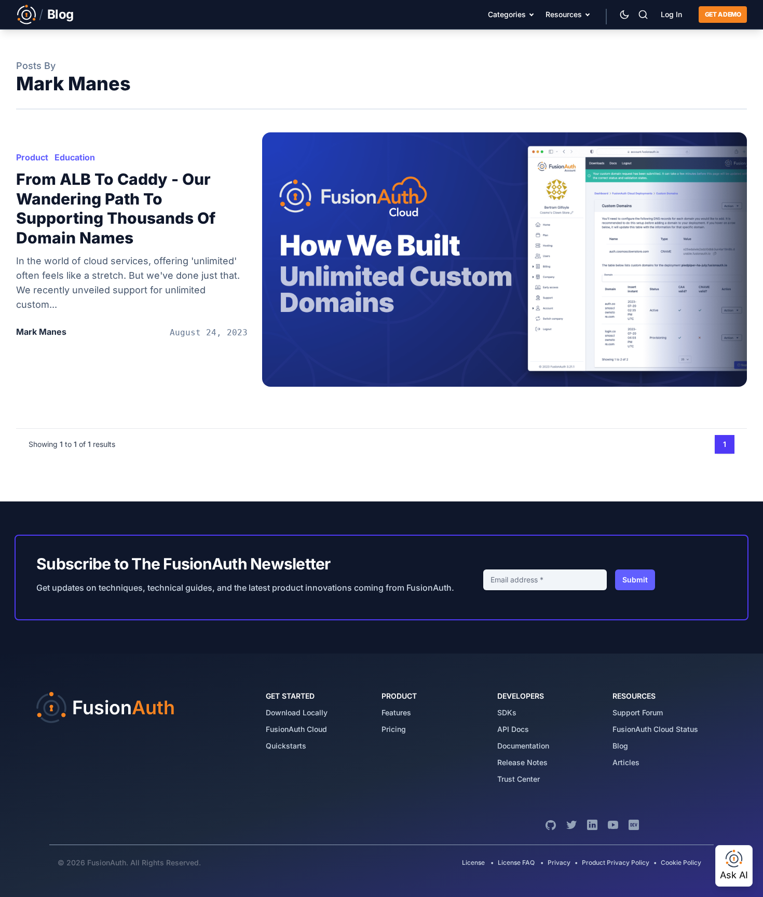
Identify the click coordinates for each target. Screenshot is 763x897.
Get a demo (723, 14)
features (396, 712)
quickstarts (286, 745)
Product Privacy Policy (615, 862)
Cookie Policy (681, 862)
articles (625, 762)
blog (620, 745)
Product (32, 157)
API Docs (513, 729)
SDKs (506, 712)
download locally (297, 712)
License (474, 862)
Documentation (523, 745)
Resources (564, 14)
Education (75, 157)
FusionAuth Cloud (296, 729)
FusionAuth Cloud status (655, 729)
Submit (635, 579)
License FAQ (516, 862)
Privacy (559, 862)
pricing (394, 729)
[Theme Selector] (624, 14)
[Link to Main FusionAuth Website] (26, 14)
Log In (671, 14)
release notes (522, 762)
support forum (637, 712)
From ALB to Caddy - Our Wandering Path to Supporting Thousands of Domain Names (115, 208)
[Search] (643, 14)
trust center (518, 778)
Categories (507, 14)
